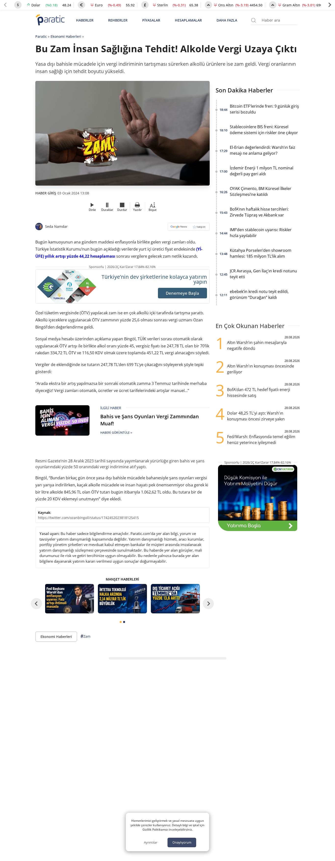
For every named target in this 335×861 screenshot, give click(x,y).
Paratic (41, 36)
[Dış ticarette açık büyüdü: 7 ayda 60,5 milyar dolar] (175, 598)
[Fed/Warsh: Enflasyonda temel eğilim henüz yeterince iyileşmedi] (69, 598)
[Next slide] (330, 5)
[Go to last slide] (36, 603)
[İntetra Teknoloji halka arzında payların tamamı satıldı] (122, 598)
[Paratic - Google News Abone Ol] (189, 228)
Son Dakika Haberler (244, 90)
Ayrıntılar (150, 842)
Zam (85, 636)
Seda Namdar (56, 226)
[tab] (121, 622)
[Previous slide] (5, 5)
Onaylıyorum (181, 842)
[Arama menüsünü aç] (253, 20)
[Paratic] (50, 20)
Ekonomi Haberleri (66, 36)
